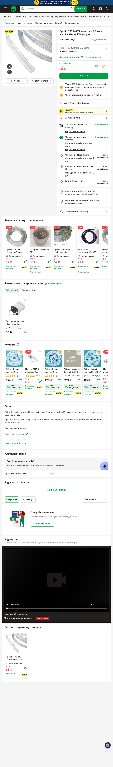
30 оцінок (74, 52)
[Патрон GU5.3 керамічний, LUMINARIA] (33, 358)
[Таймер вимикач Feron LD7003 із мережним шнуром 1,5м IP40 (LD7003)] (72, 358)
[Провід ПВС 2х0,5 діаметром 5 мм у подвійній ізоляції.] (16, 236)
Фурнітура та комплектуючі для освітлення (23, 17)
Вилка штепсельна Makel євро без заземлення (15, 323)
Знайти (81, 9)
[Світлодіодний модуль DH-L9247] (92, 358)
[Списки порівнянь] (101, 9)
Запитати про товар (69, 57)
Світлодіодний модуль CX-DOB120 (13, 371)
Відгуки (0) (12, 500)
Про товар (9, 23)
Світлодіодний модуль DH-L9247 (92, 370)
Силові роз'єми (29, 290)
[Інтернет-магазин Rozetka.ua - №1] (13, 9)
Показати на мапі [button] (77, 132)
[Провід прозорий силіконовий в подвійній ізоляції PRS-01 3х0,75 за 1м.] (64, 236)
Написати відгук (56, 490)
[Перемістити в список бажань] (103, 67)
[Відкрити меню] (5, 9)
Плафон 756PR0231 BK (39, 251)
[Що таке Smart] (9, 31)
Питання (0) (27, 500)
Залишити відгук (42, 524)
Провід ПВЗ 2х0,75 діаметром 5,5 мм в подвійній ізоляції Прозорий (15, 658)
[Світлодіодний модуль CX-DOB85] (53, 358)
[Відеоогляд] (9, 67)
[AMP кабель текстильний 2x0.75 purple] (88, 236)
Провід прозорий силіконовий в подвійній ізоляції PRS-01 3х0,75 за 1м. (63, 251)
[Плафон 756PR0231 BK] (40, 236)
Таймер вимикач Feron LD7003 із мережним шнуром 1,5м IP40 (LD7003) (72, 371)
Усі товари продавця (91, 57)
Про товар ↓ (16, 81)
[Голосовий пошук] (71, 9)
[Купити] (25, 261)
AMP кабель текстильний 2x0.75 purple (87, 251)
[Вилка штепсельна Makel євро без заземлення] (16, 308)
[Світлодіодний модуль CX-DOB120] (14, 358)
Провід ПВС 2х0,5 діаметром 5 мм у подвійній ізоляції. (14, 251)
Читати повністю (16, 443)
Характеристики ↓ (42, 81)
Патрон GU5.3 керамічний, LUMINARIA (32, 371)
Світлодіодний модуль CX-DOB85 (52, 371)
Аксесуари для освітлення (59, 17)
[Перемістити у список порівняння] (96, 67)
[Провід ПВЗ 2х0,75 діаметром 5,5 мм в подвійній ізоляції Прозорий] (16, 644)
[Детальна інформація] (18, 344)
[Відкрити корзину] (108, 9)
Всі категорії (12, 290)
